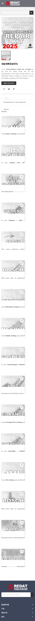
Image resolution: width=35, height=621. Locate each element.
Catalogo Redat (13, 130)
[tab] (3, 98)
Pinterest (14, 89)
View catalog (8, 83)
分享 (4, 89)
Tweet (9, 89)
